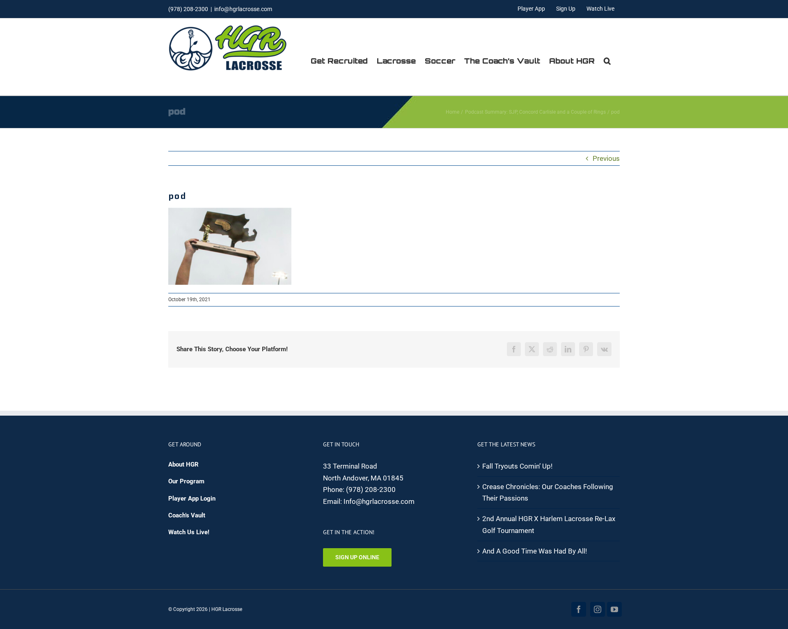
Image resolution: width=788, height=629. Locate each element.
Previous (606, 158)
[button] (607, 60)
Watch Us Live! (188, 532)
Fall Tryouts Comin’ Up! (517, 466)
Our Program (186, 481)
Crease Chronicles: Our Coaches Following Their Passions (547, 493)
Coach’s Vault (186, 515)
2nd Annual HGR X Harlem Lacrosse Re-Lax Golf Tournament (548, 525)
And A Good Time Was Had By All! (534, 551)
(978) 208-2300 (371, 489)
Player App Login (191, 498)
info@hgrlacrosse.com (243, 9)
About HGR (183, 464)
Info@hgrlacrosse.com (379, 501)
